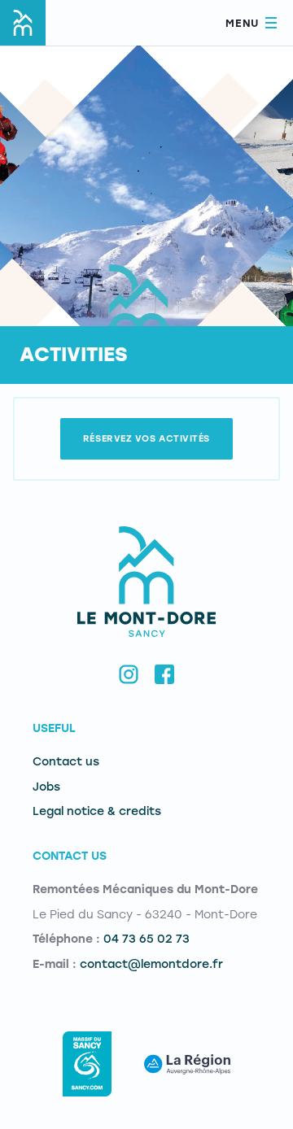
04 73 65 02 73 (146, 939)
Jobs (46, 787)
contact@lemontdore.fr (151, 964)
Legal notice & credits (97, 811)
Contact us (66, 762)
